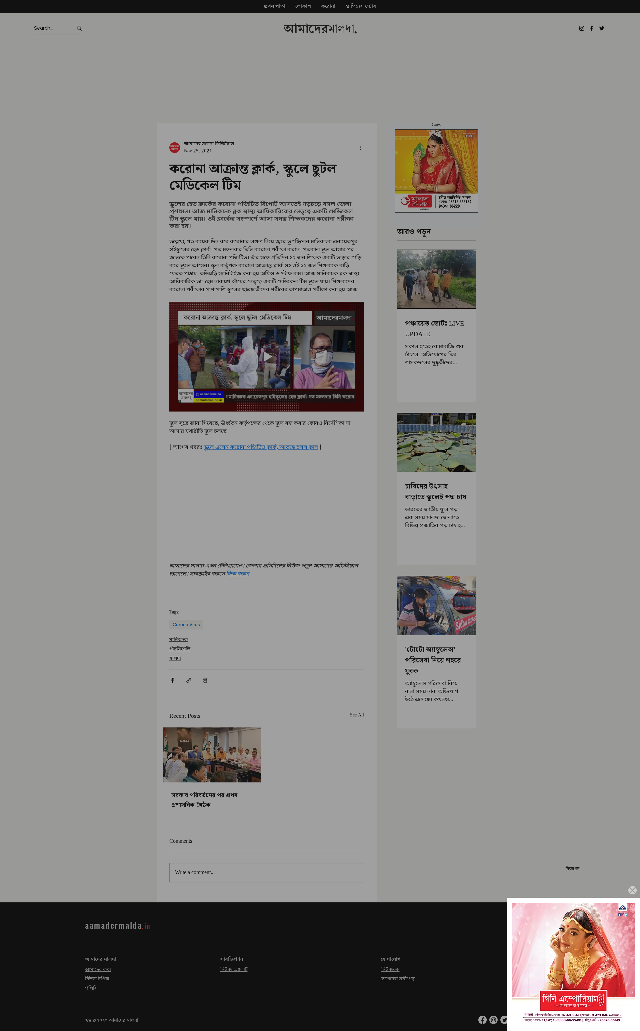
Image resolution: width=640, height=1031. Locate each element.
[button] (632, 890)
